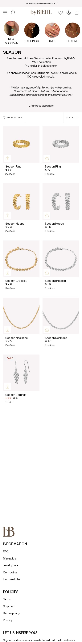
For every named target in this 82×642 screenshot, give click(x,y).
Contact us (10, 572)
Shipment (9, 606)
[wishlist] (60, 13)
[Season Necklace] (21, 316)
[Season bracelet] (61, 258)
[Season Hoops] (21, 201)
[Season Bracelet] (21, 258)
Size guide (9, 558)
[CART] (76, 13)
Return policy (11, 613)
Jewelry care (10, 565)
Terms (7, 599)
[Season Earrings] (21, 373)
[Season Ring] (21, 144)
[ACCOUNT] (68, 13)
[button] (13, 13)
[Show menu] (5, 13)
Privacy (7, 620)
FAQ (6, 551)
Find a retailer (11, 579)
